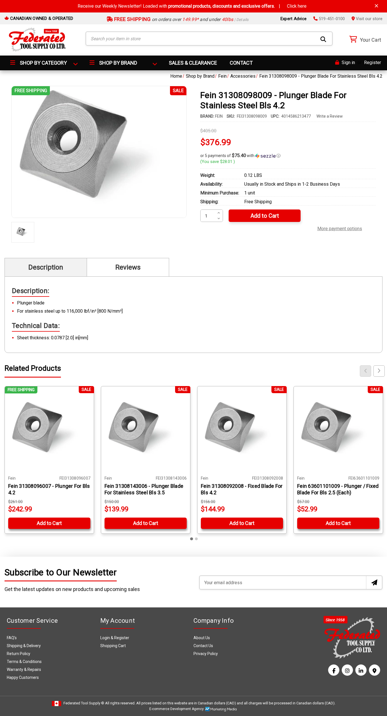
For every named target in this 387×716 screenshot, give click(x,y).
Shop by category (43, 63)
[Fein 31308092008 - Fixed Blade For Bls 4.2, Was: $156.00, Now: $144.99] (242, 431)
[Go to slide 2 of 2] (196, 538)
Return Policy (18, 653)
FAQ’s (12, 637)
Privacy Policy (206, 653)
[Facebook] (333, 670)
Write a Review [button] (329, 116)
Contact (241, 63)
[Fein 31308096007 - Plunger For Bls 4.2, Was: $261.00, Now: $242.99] (49, 431)
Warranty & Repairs (24, 669)
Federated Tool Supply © (84, 703)
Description (45, 267)
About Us (202, 637)
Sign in (348, 62)
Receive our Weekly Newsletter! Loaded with (192, 6)
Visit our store (368, 18)
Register (372, 62)
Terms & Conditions (24, 661)
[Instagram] (347, 670)
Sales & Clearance (193, 63)
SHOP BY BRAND (117, 63)
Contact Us (203, 645)
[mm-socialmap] (374, 670)
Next (379, 371)
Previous (365, 371)
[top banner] (376, 6)
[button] (288, 155)
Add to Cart (49, 523)
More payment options (339, 228)
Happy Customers (23, 677)
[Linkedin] (361, 670)
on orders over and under (181, 19)
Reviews (128, 267)
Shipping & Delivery (24, 645)
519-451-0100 (331, 18)
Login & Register (114, 637)
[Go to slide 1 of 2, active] (191, 538)
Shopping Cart (113, 645)
